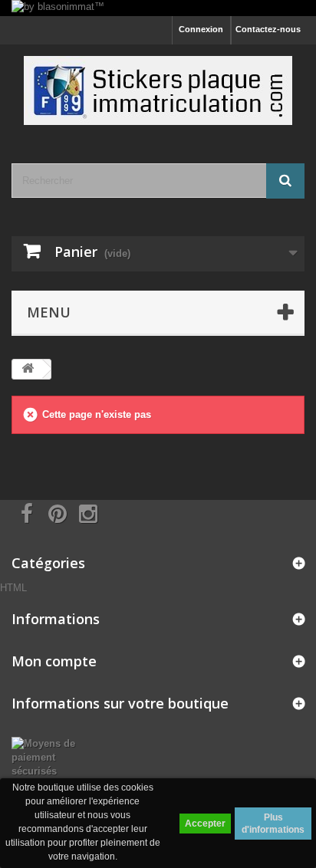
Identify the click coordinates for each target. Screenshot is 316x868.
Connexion (201, 29)
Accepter (205, 823)
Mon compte (54, 661)
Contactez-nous (268, 29)
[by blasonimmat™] (158, 8)
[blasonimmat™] (158, 90)
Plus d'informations (273, 823)
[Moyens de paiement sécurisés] (53, 757)
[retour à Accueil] (27, 369)
